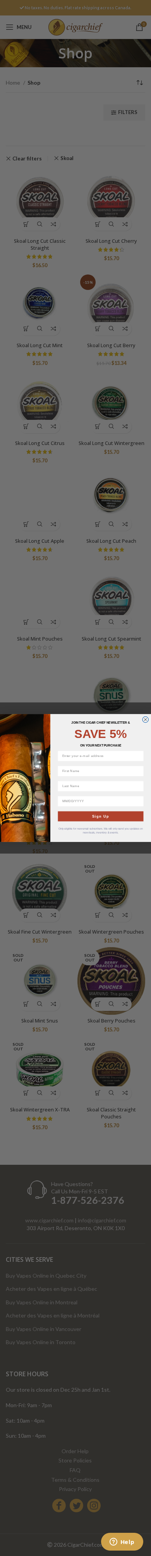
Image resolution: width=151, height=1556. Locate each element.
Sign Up (100, 816)
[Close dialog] (145, 720)
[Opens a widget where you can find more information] (122, 1542)
